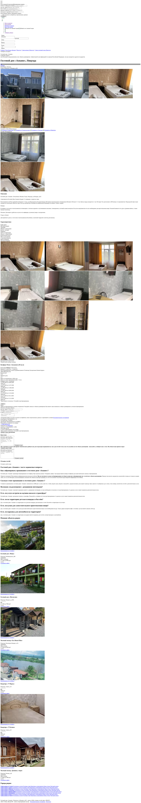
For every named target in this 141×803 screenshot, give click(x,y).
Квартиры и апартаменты (37, 786)
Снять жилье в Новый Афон (8, 791)
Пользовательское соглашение (38, 801)
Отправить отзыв (18, 445)
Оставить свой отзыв (6, 464)
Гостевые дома (26, 786)
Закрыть (3, 403)
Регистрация (4, 13)
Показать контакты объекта (7, 407)
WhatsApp (9, 425)
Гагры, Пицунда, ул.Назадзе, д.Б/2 (9, 67)
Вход (8, 23)
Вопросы (9, 25)
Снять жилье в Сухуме (7, 786)
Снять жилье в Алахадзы (7, 790)
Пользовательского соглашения (61, 417)
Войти (9, 13)
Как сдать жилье (9, 27)
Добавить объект (9, 32)
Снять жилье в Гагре (6, 794)
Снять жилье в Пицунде (7, 789)
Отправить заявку (5, 563)
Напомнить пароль (16, 13)
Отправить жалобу (19, 458)
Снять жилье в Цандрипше (8, 793)
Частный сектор (54, 786)
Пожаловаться (12, 129)
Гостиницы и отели (18, 786)
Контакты (48, 801)
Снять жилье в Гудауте (7, 795)
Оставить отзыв (5, 129)
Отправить (3, 16)
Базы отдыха (47, 786)
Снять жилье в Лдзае (6, 787)
